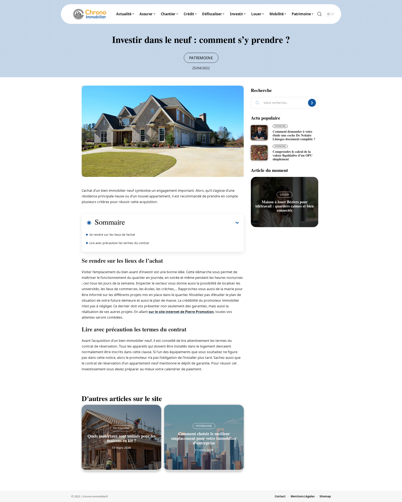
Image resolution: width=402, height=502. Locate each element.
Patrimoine (201, 57)
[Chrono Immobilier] (90, 14)
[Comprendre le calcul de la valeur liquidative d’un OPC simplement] (259, 152)
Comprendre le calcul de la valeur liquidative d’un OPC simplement (293, 155)
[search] (319, 14)
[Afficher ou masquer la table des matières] (182, 222)
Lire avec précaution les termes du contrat (119, 243)
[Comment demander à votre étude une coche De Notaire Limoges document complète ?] (259, 132)
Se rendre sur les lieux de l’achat (112, 235)
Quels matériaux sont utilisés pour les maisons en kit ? (122, 438)
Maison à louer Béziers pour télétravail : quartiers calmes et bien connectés (284, 206)
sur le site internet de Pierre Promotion (181, 311)
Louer (284, 194)
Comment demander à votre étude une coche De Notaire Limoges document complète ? (294, 135)
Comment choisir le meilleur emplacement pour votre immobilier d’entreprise (204, 438)
